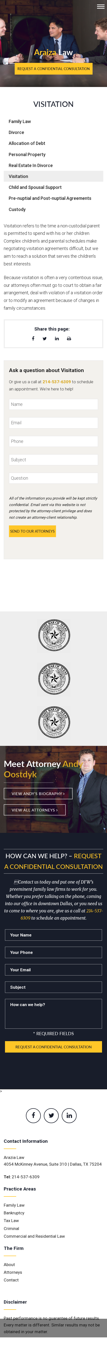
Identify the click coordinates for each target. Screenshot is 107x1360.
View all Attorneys (34, 809)
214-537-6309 (26, 1176)
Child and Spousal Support (35, 187)
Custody (17, 209)
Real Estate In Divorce (31, 165)
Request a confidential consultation (53, 68)
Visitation (18, 176)
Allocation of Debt (27, 143)
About (9, 1264)
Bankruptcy (14, 1212)
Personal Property (27, 154)
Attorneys (13, 1272)
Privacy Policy (60, 1344)
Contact (11, 1279)
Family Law (20, 121)
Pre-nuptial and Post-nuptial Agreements (50, 198)
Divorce (16, 132)
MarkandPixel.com (53, 1350)
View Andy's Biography (37, 793)
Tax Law (11, 1220)
